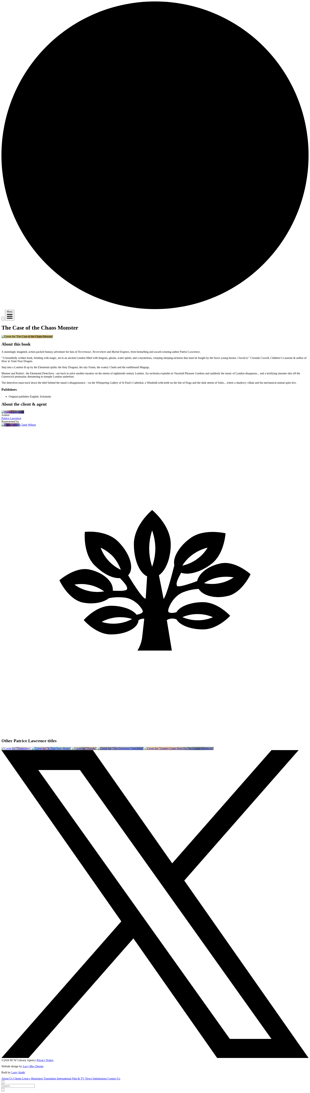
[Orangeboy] (16, 748)
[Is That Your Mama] (52, 748)
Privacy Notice (45, 1060)
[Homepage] (155, 308)
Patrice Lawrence (11, 418)
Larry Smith (18, 1072)
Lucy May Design (33, 1066)
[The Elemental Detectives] (120, 748)
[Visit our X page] (155, 1056)
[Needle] (84, 748)
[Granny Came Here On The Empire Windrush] (179, 748)
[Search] (2, 319)
